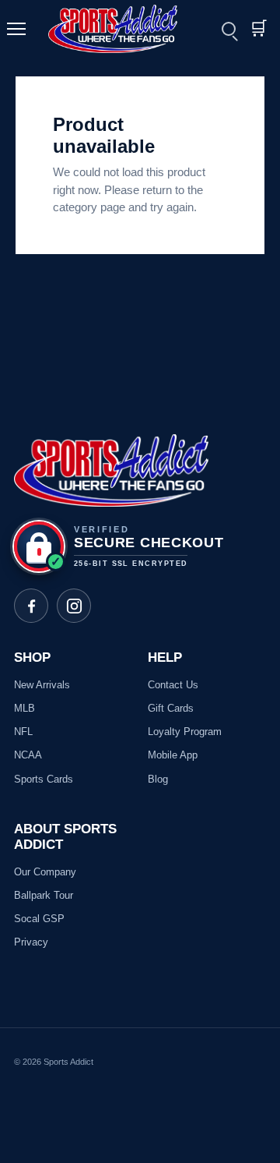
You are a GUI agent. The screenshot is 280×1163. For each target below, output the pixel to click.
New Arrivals (42, 685)
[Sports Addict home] (122, 29)
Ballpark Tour (43, 895)
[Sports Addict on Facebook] (31, 606)
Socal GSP (39, 918)
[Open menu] (23, 28)
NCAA (28, 755)
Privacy (31, 942)
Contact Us (173, 685)
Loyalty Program (185, 731)
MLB (24, 708)
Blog (158, 779)
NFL (23, 731)
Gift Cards (171, 708)
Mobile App (173, 755)
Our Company (45, 872)
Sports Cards (43, 779)
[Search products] (228, 28)
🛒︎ (258, 28)
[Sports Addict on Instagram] (74, 606)
